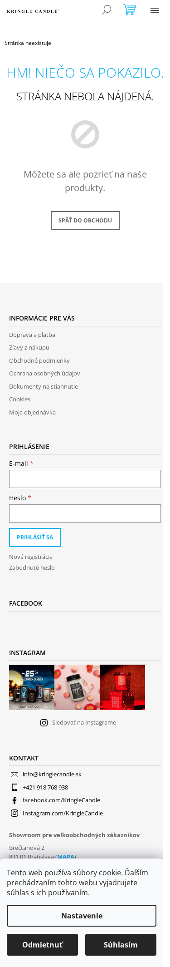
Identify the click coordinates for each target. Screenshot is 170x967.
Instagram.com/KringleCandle (63, 813)
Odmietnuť (42, 945)
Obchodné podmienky (39, 360)
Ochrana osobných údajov (44, 373)
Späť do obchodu (85, 220)
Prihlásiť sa (35, 537)
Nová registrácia (31, 557)
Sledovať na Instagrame (84, 722)
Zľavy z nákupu (29, 347)
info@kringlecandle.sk (52, 774)
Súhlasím (121, 945)
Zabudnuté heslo (32, 567)
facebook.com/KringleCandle (61, 800)
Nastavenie (81, 916)
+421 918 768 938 (45, 787)
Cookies (19, 399)
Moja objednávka (32, 412)
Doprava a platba (32, 335)
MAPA (65, 857)
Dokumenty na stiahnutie (43, 386)
